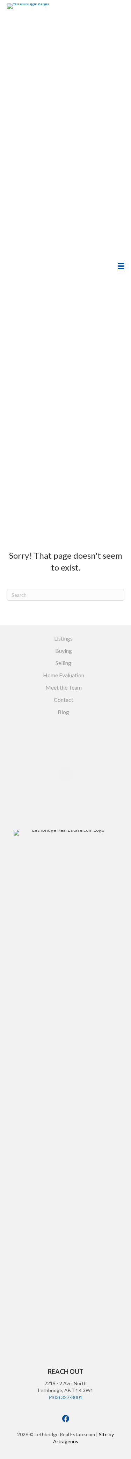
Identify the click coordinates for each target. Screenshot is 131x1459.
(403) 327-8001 (65, 1397)
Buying (63, 650)
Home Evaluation (63, 675)
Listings (63, 638)
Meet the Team (63, 687)
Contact (63, 699)
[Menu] (120, 266)
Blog (63, 711)
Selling (63, 662)
